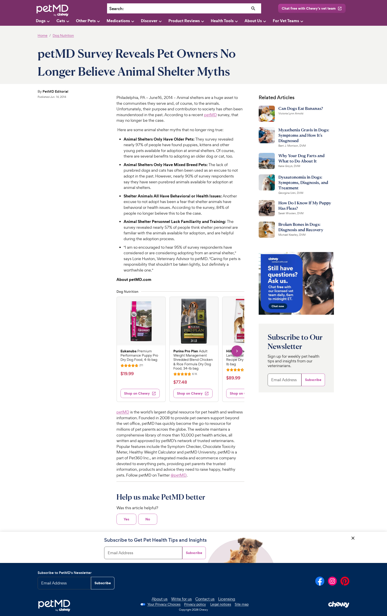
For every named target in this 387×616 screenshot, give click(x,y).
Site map (242, 604)
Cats (60, 21)
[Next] (236, 351)
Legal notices (220, 604)
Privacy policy (195, 604)
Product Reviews (184, 21)
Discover (149, 21)
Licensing (226, 599)
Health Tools (222, 21)
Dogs (40, 21)
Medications (118, 21)
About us (160, 599)
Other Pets (86, 21)
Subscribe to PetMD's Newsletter (65, 572)
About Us (253, 21)
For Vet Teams (286, 21)
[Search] (253, 8)
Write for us (181, 599)
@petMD (179, 475)
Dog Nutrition (63, 35)
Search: (116, 8)
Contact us (205, 599)
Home (42, 35)
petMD (210, 114)
